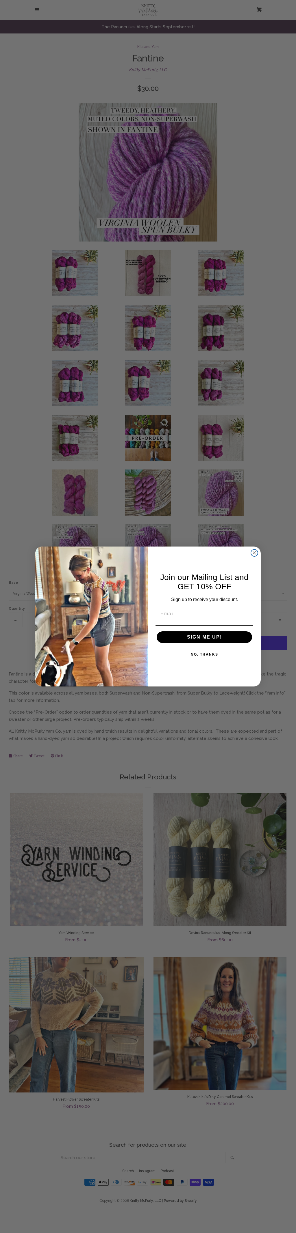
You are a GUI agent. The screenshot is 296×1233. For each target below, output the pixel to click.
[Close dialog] (254, 552)
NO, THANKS (204, 654)
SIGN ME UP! (204, 637)
